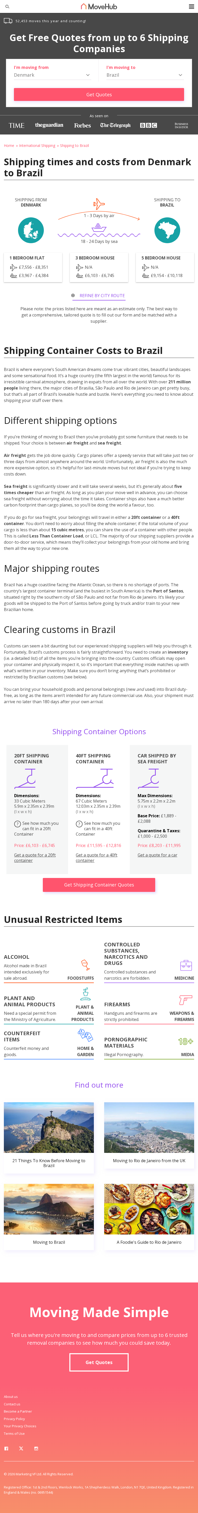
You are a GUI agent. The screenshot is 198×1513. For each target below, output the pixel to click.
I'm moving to (120, 67)
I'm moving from (31, 67)
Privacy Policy (14, 1418)
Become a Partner (18, 1411)
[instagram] (36, 1449)
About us (11, 1396)
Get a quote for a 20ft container (35, 857)
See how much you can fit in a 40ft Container (98, 828)
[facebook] (6, 1449)
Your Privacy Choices (20, 1426)
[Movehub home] (99, 6)
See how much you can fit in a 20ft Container (36, 828)
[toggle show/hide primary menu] (191, 6)
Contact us (12, 1404)
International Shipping (37, 145)
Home (9, 145)
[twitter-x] (21, 1449)
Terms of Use (14, 1433)
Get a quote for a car (157, 855)
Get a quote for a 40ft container (96, 857)
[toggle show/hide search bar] (5, 6)
